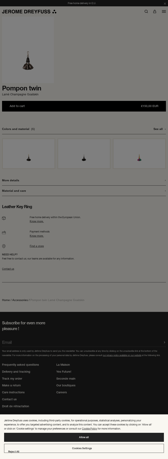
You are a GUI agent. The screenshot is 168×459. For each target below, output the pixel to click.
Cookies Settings (82, 448)
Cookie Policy (89, 428)
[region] (84, 436)
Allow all (84, 437)
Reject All (13, 451)
